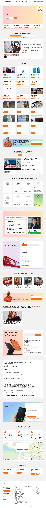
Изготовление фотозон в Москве (19, 493)
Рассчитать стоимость (25, 265)
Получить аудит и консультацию (32, 416)
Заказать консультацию (7, 490)
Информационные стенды (18, 496)
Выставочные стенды (18, 488)
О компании (37, 488)
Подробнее (10, 77)
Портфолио (37, 489)
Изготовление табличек (18, 492)
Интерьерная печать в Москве (19, 494)
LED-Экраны (16, 487)
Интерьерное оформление (18, 495)
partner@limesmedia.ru (22, 436)
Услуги (37, 487)
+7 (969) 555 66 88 (24, 1)
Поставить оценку (38, 334)
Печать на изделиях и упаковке (19, 501)
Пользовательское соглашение (39, 506)
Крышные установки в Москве (19, 497)
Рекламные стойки (28, 494)
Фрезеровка (27, 500)
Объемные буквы (17, 499)
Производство (38, 492)
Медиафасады (17, 498)
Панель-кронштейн (17, 500)
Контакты (37, 493)
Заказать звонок (40, 1)
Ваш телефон (32, 140)
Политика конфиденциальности (31, 506)
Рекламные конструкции (28, 492)
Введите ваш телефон (29, 407)
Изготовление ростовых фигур (19, 491)
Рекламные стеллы (28, 493)
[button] (5, 46)
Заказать (15, 18)
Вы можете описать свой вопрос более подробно (32, 410)
